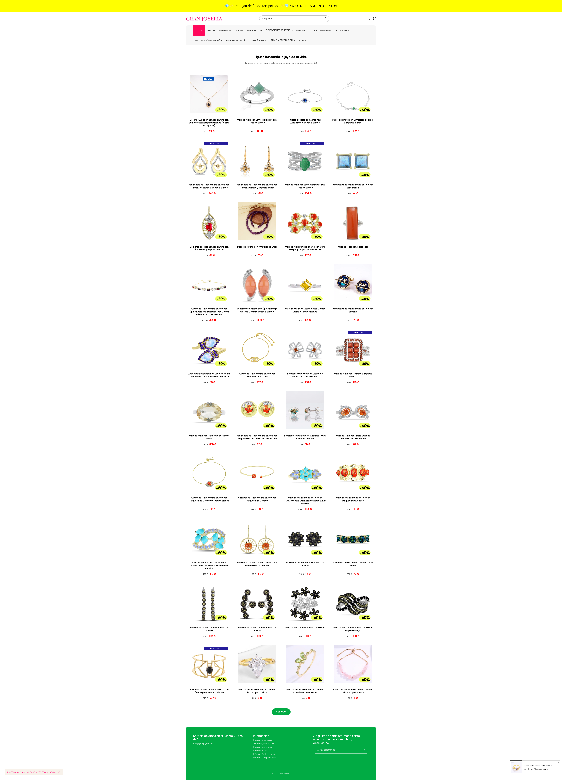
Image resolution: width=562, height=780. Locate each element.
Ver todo (281, 711)
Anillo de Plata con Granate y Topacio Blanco (353, 375)
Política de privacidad (263, 747)
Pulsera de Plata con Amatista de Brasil (257, 247)
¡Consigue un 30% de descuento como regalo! (31, 771)
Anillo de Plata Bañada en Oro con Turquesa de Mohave (353, 499)
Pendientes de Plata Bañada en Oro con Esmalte (353, 310)
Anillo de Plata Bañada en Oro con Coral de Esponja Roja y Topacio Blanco (305, 248)
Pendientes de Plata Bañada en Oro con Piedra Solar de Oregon (257, 564)
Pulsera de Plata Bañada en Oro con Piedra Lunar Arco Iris (257, 375)
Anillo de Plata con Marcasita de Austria (305, 627)
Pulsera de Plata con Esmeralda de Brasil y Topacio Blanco (352, 121)
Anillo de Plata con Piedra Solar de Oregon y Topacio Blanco (353, 437)
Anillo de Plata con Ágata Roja (353, 247)
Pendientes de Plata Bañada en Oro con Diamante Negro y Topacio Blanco (257, 186)
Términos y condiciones (263, 743)
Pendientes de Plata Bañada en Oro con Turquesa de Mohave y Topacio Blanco (257, 437)
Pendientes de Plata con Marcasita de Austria (305, 564)
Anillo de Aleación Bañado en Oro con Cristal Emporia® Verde (305, 691)
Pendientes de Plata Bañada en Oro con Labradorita (353, 186)
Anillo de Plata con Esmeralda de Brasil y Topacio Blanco (257, 121)
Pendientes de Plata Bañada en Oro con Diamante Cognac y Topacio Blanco (209, 186)
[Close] (59, 772)
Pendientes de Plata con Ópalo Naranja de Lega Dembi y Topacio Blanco (257, 310)
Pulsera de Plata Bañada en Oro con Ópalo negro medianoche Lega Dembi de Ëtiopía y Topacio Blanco (209, 311)
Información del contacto (264, 754)
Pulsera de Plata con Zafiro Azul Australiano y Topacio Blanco (305, 121)
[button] (279, 30)
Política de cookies (261, 750)
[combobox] (294, 18)
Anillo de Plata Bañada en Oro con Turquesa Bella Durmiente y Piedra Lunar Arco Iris (305, 500)
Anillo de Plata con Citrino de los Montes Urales (209, 437)
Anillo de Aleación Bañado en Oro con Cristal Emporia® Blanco (257, 691)
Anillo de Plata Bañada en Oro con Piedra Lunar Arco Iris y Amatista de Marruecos (209, 375)
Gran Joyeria (284, 774)
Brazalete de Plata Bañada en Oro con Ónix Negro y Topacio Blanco (209, 691)
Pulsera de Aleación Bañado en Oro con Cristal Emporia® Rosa (353, 691)
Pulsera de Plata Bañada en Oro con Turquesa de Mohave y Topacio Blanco (209, 499)
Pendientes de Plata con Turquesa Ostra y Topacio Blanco (305, 437)
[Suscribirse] (364, 750)
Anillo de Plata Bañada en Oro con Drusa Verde (352, 564)
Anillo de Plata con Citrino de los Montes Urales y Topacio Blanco (305, 310)
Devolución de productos (264, 757)
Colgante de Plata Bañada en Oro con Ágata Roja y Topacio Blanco (209, 248)
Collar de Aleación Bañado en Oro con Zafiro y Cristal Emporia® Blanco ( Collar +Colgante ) (209, 123)
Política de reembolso (263, 740)
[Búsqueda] (326, 18)
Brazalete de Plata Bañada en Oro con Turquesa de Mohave (257, 499)
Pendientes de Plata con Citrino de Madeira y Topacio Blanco (305, 375)
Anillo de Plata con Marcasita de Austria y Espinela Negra (353, 629)
